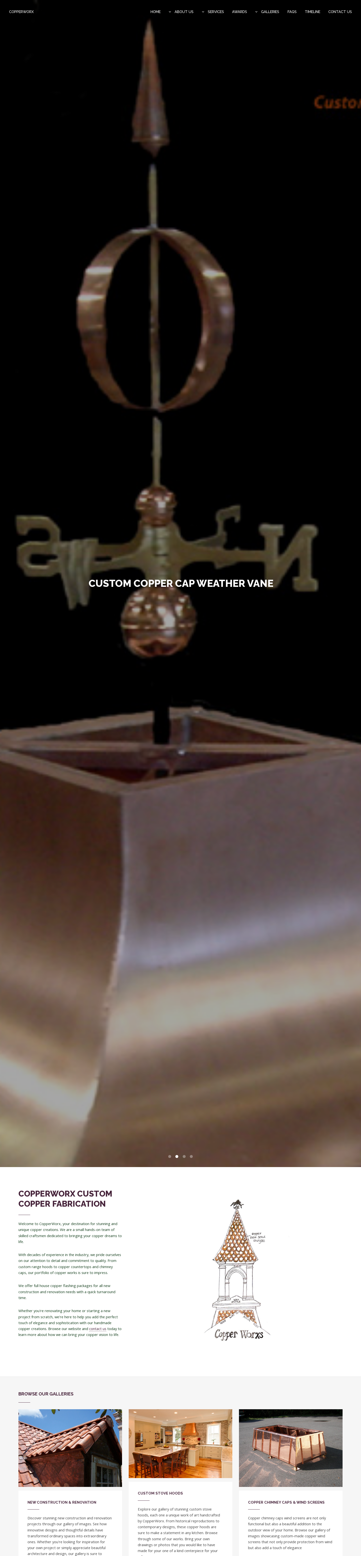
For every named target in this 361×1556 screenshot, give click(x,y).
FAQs (292, 12)
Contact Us (340, 12)
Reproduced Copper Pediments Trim (181, 583)
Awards (239, 12)
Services (215, 12)
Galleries (269, 12)
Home (156, 12)
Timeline (312, 12)
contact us (97, 1328)
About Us (184, 12)
